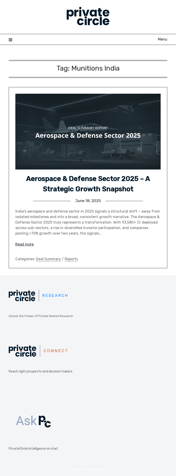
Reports (71, 259)
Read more (24, 244)
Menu (162, 39)
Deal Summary (48, 259)
